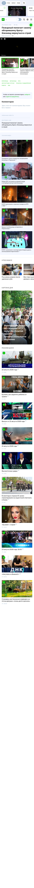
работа (4, 85)
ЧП (12, 35)
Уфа (9, 85)
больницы (13, 81)
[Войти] (27, 19)
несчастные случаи (8, 83)
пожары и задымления (23, 83)
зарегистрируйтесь (12, 96)
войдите (27, 94)
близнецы (5, 81)
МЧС (19, 81)
